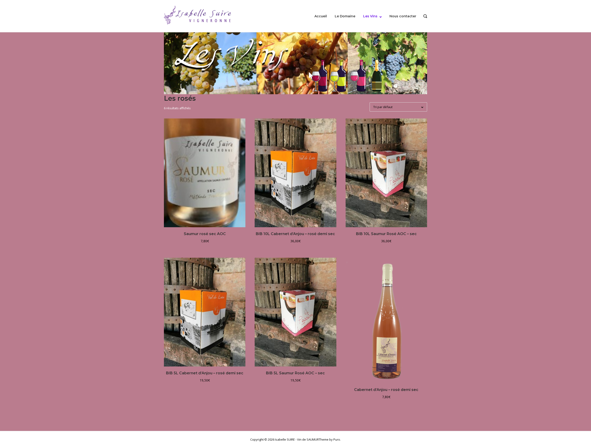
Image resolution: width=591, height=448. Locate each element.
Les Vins (370, 16)
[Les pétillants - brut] (377, 76)
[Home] (198, 15)
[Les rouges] (319, 76)
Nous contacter (402, 16)
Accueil (320, 16)
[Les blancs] (338, 76)
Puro (336, 439)
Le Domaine (345, 16)
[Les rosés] (358, 76)
